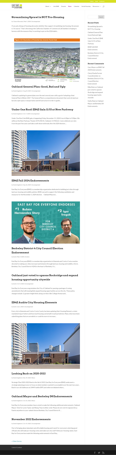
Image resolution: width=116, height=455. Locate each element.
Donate (63, 6)
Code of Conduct (17, 447)
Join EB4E (56, 6)
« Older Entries (17, 441)
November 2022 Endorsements (31, 419)
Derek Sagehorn (17, 91)
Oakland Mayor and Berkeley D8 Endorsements (42, 396)
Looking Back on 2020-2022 (29, 373)
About (47, 6)
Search (101, 17)
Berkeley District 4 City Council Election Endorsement (95, 55)
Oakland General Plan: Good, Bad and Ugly (39, 86)
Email (96, 1)
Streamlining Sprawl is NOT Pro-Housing (38, 17)
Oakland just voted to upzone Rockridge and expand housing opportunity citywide (95, 92)
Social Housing (86, 6)
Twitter (92, 1)
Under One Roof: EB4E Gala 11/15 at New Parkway (42, 109)
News (70, 6)
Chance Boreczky (18, 21)
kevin (14, 257)
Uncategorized (36, 21)
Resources (96, 6)
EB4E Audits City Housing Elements (34, 302)
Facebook (101, 1)
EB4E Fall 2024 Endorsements (30, 180)
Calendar (76, 6)
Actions (27, 257)
